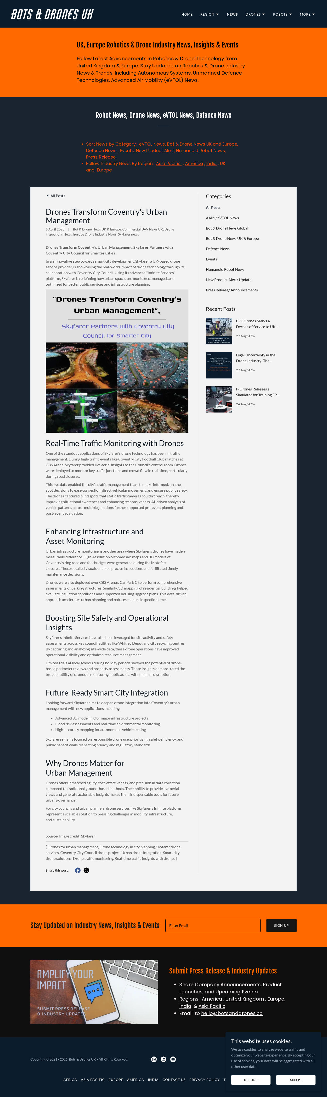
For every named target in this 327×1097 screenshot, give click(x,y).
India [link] (153, 1080)
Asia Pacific (169, 163)
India (211, 163)
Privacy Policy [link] (204, 1080)
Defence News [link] (218, 248)
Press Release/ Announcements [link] (232, 290)
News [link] (232, 14)
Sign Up (281, 925)
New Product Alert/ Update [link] (228, 279)
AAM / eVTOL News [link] (222, 217)
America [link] (135, 1080)
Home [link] (187, 14)
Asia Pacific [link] (93, 1080)
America (194, 163)
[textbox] (213, 925)
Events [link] (211, 259)
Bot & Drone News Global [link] (227, 228)
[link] (85, 17)
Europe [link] (116, 1080)
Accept (296, 1080)
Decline (251, 1080)
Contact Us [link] (174, 1080)
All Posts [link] (213, 207)
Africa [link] (70, 1080)
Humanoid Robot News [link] (225, 269)
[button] (209, 14)
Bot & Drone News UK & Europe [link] (232, 238)
